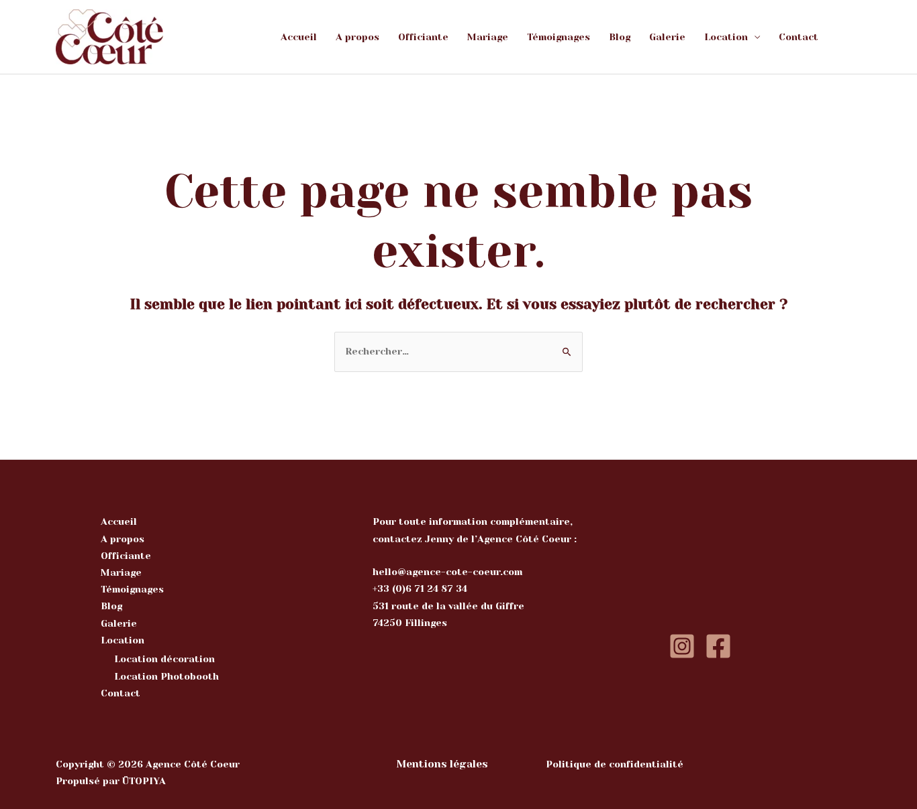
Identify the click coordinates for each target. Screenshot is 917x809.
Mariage (487, 37)
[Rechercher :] (458, 351)
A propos (357, 37)
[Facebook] (718, 646)
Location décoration (164, 659)
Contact (798, 37)
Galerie (667, 37)
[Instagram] (682, 646)
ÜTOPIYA (144, 780)
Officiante (423, 37)
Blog (619, 37)
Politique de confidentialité (614, 764)
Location (726, 37)
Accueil (299, 37)
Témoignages (558, 37)
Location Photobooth (166, 676)
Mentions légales (442, 764)
